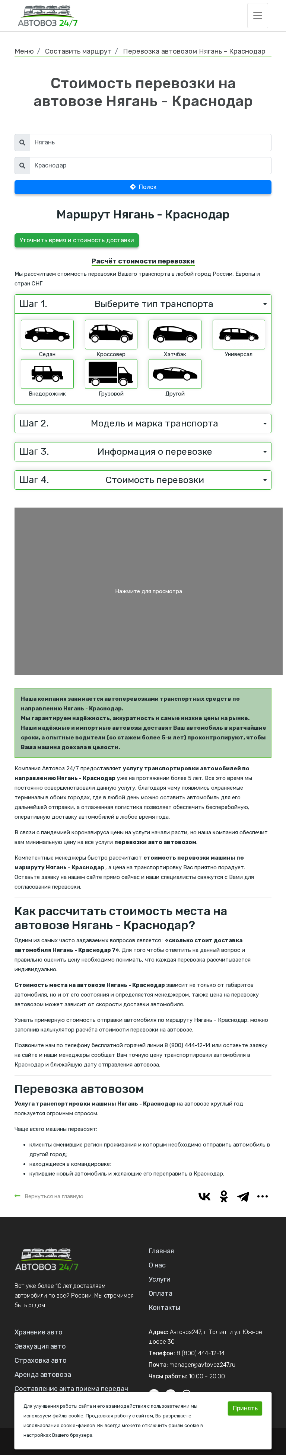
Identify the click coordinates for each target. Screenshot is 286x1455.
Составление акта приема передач (71, 1389)
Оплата (160, 1293)
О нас (157, 1265)
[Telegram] (243, 1196)
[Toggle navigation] (257, 15)
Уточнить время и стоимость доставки (76, 240)
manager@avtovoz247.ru (202, 1364)
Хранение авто (39, 1332)
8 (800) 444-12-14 (201, 1353)
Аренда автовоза (43, 1375)
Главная (161, 1251)
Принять (245, 1408)
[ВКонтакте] (204, 1196)
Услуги (160, 1279)
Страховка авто (41, 1360)
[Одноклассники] (224, 1196)
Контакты (164, 1308)
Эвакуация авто (40, 1346)
